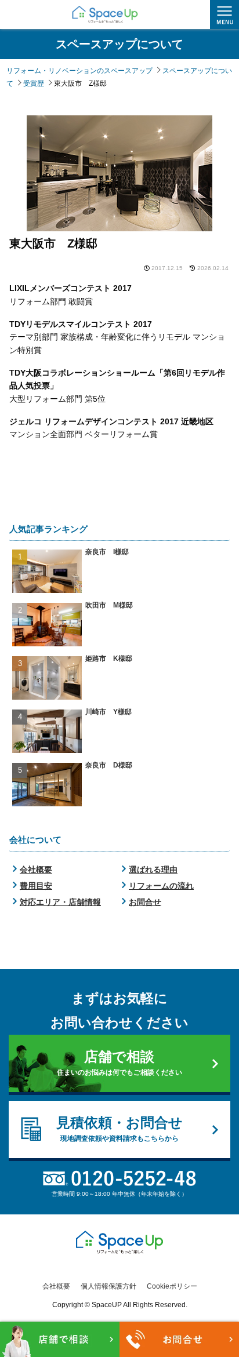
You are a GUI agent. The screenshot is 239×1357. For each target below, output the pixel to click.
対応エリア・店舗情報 (60, 902)
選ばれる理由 (153, 869)
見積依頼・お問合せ (119, 1129)
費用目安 (36, 885)
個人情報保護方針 (108, 1286)
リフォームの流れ (161, 885)
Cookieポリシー (172, 1286)
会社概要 (36, 869)
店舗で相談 (119, 1062)
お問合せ (145, 902)
